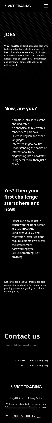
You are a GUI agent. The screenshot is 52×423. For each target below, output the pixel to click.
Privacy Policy (35, 398)
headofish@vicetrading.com (22, 345)
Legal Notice (16, 398)
